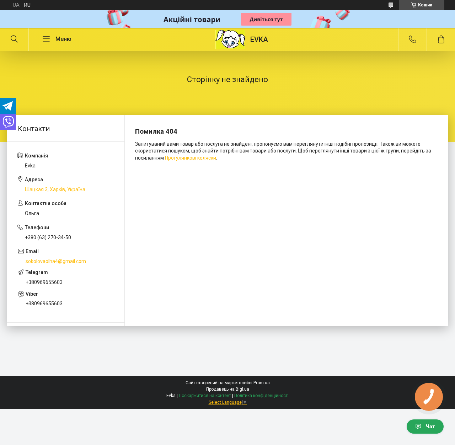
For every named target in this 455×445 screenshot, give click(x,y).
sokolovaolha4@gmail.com (56, 261)
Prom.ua (261, 382)
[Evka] (230, 39)
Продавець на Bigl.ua (227, 389)
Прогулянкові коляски (190, 158)
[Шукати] (14, 39)
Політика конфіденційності (261, 395)
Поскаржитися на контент (205, 395)
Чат (430, 426)
